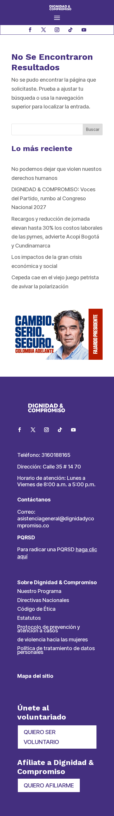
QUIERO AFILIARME (49, 785)
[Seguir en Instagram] (57, 29)
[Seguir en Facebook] (30, 29)
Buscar (92, 129)
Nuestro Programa (39, 591)
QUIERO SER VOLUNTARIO (41, 737)
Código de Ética (36, 609)
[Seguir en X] (43, 29)
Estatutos (29, 618)
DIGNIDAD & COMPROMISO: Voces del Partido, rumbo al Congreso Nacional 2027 (53, 198)
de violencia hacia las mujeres (52, 639)
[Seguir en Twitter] (33, 429)
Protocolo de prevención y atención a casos (48, 629)
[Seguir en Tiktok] (70, 29)
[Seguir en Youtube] (84, 29)
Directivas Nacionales (43, 600)
